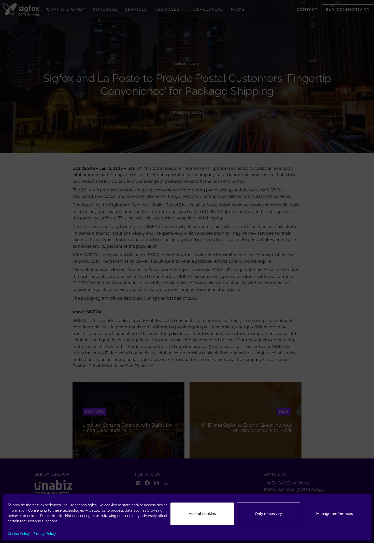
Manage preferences (334, 513)
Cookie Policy (19, 534)
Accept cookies (202, 513)
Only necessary (268, 513)
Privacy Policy (44, 534)
